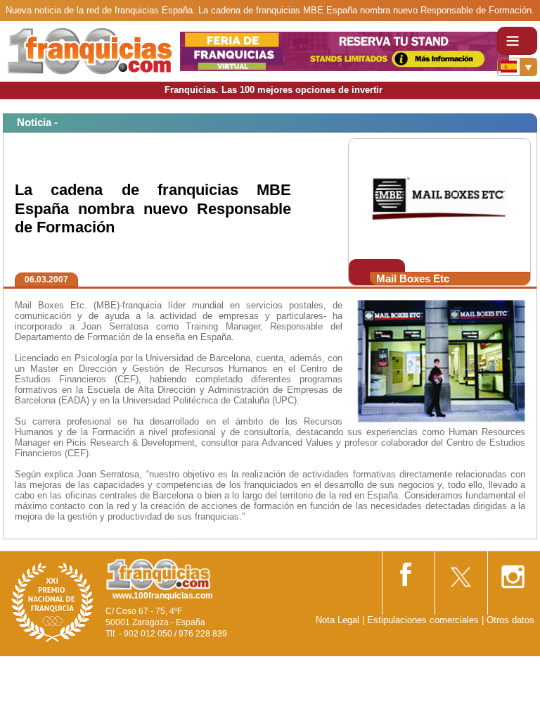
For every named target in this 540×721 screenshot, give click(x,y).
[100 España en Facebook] (407, 571)
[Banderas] (517, 67)
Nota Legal (337, 620)
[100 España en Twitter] (459, 572)
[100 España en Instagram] (512, 572)
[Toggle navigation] (517, 41)
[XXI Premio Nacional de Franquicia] (52, 601)
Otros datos (510, 620)
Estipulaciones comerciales (424, 620)
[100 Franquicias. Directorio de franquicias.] (90, 50)
